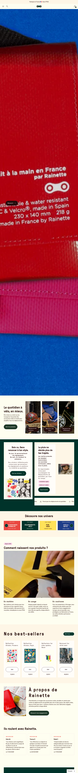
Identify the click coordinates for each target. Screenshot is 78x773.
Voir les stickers (17, 473)
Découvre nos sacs (50, 429)
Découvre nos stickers (33, 429)
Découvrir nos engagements (39, 713)
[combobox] (71, 771)
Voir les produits (10, 427)
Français (70, 771)
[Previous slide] (2, 2)
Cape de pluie (44, 489)
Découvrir (10, 203)
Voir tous (67, 634)
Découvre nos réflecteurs (66, 429)
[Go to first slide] (75, 2)
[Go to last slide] (6, 525)
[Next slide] (71, 417)
